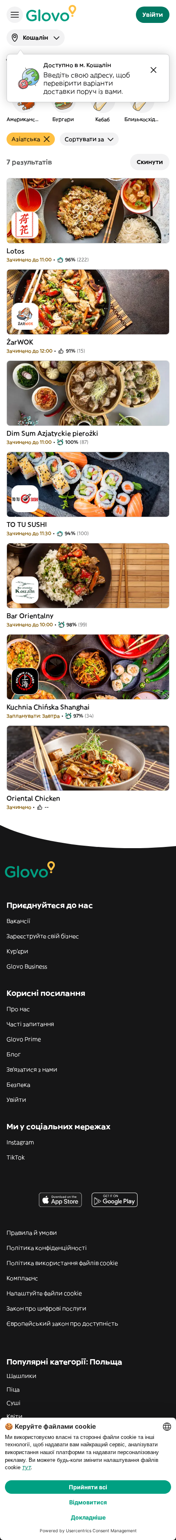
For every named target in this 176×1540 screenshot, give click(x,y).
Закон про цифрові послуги (46, 1308)
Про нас (18, 1009)
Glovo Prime (24, 1039)
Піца (13, 1389)
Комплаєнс (22, 1278)
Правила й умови (32, 1232)
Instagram (20, 1142)
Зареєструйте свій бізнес (43, 936)
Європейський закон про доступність (62, 1323)
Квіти (15, 1416)
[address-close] (153, 70)
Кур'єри (17, 951)
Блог (14, 1054)
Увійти (16, 1099)
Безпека (18, 1084)
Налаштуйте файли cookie (44, 1293)
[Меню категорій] (15, 15)
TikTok (16, 1157)
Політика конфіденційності (47, 1248)
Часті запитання (30, 1024)
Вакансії (18, 921)
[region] (88, 104)
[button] (24, 104)
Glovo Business (27, 966)
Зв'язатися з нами (32, 1069)
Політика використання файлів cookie (62, 1263)
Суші (13, 1403)
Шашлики (21, 1376)
